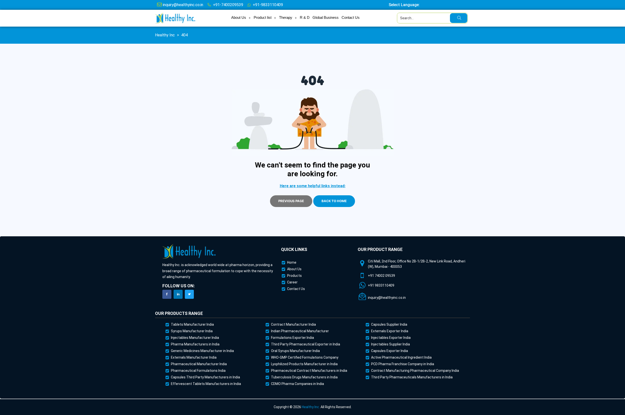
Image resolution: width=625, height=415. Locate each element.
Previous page (291, 201)
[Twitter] (189, 294)
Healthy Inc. (311, 407)
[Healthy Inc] (189, 251)
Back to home (334, 201)
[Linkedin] (178, 294)
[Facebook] (166, 294)
